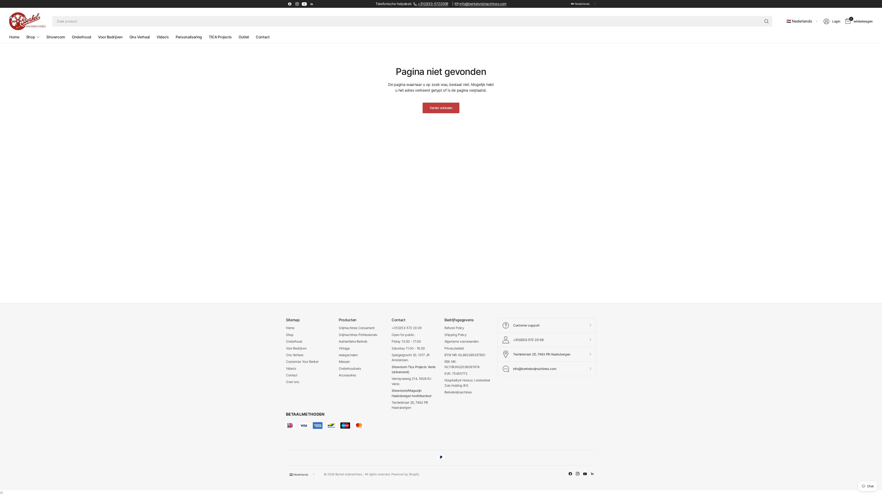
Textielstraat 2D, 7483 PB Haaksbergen (410, 404)
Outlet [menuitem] (244, 37)
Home (290, 328)
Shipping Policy (455, 335)
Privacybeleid (454, 348)
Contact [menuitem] (263, 37)
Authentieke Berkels (353, 341)
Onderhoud (294, 341)
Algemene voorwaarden (461, 341)
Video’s (291, 368)
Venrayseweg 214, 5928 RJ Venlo (411, 381)
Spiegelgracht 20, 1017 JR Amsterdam (411, 357)
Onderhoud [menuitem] (81, 37)
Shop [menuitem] (30, 37)
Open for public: (403, 335)
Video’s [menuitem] (163, 37)
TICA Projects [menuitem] (220, 37)
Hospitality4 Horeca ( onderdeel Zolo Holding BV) (467, 382)
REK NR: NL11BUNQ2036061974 (461, 364)
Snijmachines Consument (357, 328)
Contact (291, 375)
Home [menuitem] (14, 37)
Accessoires (347, 375)
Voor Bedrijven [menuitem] (110, 37)
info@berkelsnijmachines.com (482, 4)
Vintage (344, 348)
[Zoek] (766, 21)
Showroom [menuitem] (55, 37)
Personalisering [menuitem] (189, 37)
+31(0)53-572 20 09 (406, 328)
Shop (290, 335)
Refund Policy (454, 328)
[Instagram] (297, 4)
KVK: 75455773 (455, 373)
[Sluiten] (1, 493)
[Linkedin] (311, 4)
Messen (344, 362)
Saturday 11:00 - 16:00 (408, 348)
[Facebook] (289, 4)
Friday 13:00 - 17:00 (406, 341)
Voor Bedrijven (296, 348)
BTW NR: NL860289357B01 (465, 355)
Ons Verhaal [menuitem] (140, 37)
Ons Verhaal (294, 355)
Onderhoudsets (350, 368)
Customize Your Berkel (302, 362)
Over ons (292, 382)
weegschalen (348, 355)
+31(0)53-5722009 (433, 4)
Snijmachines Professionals (358, 335)
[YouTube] (304, 4)
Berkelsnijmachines (458, 392)
